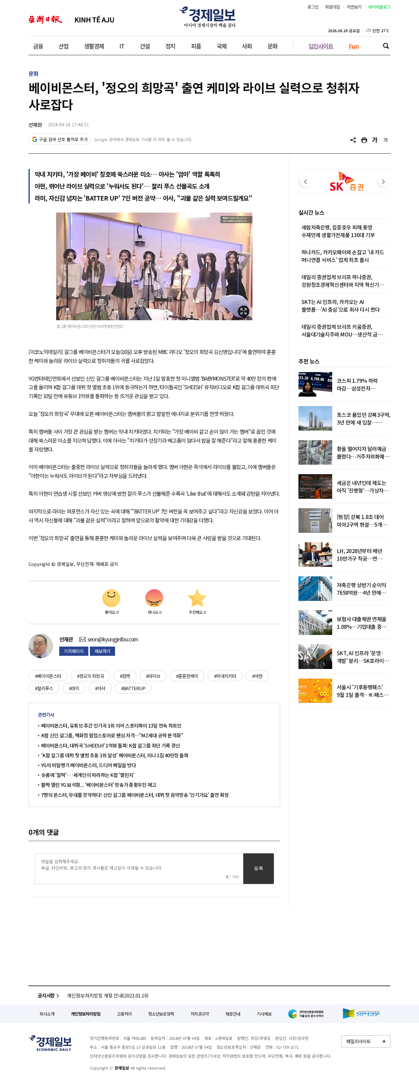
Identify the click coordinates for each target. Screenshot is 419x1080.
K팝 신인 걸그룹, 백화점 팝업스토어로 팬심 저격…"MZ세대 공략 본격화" (112, 735)
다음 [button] (383, 181)
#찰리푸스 (44, 688)
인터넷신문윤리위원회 (307, 1014)
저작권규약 (199, 1014)
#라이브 (153, 676)
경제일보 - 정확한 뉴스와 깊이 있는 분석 (50, 1043)
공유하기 (353, 140)
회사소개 (47, 1014)
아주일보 (46, 19)
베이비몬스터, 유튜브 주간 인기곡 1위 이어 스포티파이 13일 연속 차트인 (111, 725)
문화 (272, 46)
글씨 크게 (375, 140)
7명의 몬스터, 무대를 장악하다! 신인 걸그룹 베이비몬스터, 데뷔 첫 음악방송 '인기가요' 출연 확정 (135, 794)
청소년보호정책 (161, 1014)
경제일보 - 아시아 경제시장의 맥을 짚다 (209, 17)
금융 (38, 46)
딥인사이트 (321, 46)
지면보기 (354, 7)
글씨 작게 (385, 140)
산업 (63, 46)
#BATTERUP (133, 688)
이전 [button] (305, 181)
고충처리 (124, 1014)
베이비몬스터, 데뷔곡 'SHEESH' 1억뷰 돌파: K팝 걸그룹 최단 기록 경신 (110, 745)
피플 (196, 46)
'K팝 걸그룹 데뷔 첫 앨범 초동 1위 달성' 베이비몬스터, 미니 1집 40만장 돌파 (114, 755)
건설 (145, 46)
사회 (247, 46)
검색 (385, 45)
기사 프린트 (364, 140)
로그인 (313, 7)
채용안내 (232, 1014)
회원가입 (332, 7)
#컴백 (125, 676)
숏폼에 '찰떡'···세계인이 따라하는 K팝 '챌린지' (87, 774)
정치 (170, 46)
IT (121, 46)
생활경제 (94, 46)
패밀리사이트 (358, 1041)
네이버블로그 (379, 7)
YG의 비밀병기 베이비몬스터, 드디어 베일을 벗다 (88, 765)
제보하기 (102, 651)
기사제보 (264, 1014)
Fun (354, 46)
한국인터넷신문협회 (361, 1013)
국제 (221, 46)
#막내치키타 (225, 676)
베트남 (94, 19)
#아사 (100, 688)
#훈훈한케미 (187, 676)
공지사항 (46, 995)
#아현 (257, 676)
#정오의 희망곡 (90, 676)
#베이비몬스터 (48, 676)
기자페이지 (74, 651)
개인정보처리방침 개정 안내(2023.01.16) (107, 995)
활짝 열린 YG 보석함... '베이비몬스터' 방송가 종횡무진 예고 (98, 784)
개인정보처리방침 (85, 1014)
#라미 (74, 688)
